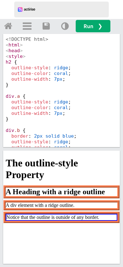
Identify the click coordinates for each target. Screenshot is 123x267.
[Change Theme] (65, 26)
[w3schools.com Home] (8, 26)
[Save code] (46, 26)
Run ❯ (93, 26)
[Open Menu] (27, 26)
